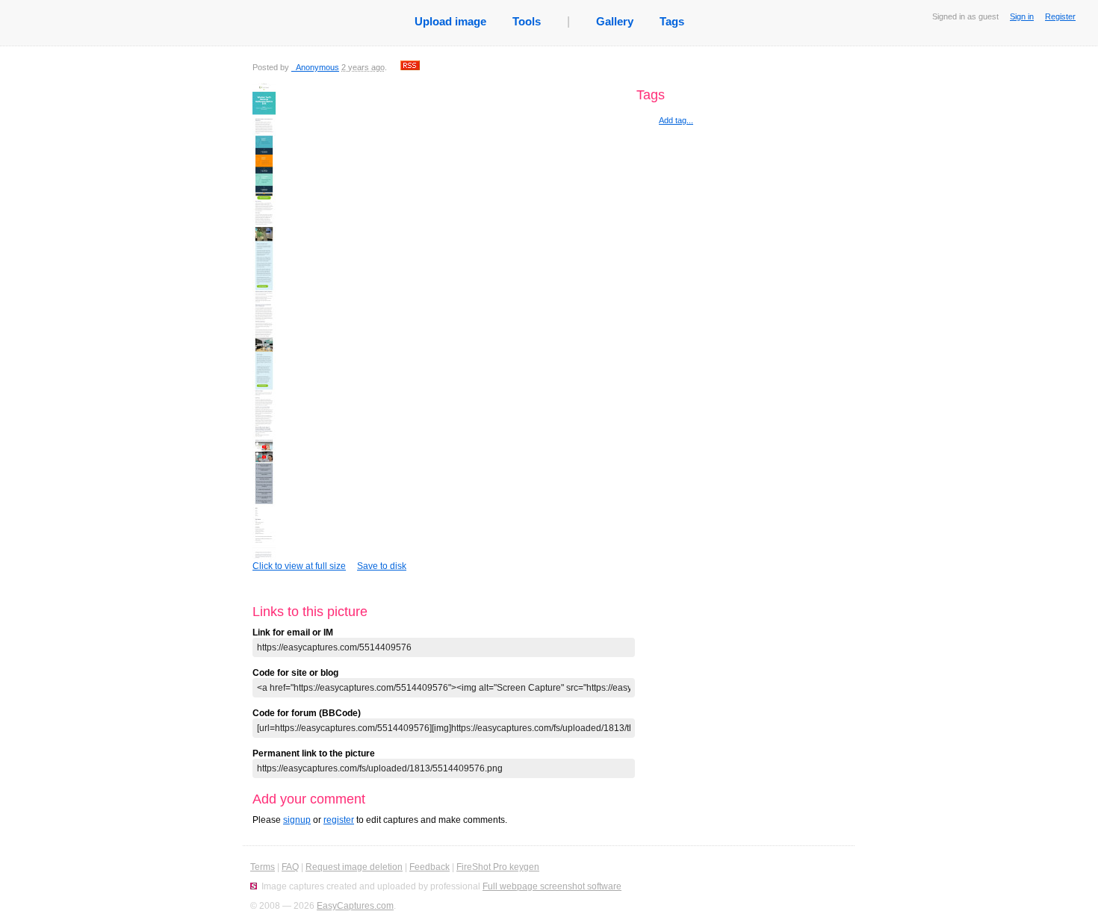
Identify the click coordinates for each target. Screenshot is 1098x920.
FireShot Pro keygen (497, 867)
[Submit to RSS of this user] (410, 67)
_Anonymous (315, 67)
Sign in (1022, 16)
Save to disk (381, 566)
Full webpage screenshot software (552, 886)
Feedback (429, 867)
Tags (672, 21)
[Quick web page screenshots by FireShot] (253, 886)
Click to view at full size (299, 566)
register (338, 820)
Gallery (614, 21)
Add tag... (676, 120)
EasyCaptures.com (355, 906)
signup (297, 820)
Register (1060, 16)
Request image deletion (354, 867)
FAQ (290, 867)
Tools (526, 21)
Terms (262, 867)
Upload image (450, 21)
